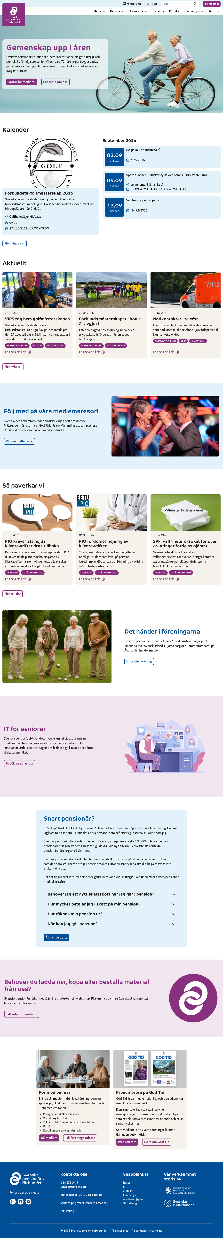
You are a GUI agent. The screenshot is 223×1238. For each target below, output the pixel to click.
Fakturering (67, 1211)
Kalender (158, 11)
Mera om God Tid (156, 1142)
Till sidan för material (21, 1014)
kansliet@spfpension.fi (74, 1186)
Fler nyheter (13, 367)
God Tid (214, 11)
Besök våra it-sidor (19, 763)
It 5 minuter (198, 341)
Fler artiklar (12, 594)
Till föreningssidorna (80, 1138)
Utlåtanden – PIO (33, 572)
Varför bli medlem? (21, 82)
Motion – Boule (116, 345)
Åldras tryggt (57, 938)
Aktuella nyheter (17, 345)
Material (128, 1191)
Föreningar (192, 11)
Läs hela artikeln (17, 352)
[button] (123, 11)
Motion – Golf (55, 345)
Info (183, 341)
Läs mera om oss (55, 82)
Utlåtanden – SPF (181, 572)
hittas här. (102, 1203)
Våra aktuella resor (19, 441)
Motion (37, 345)
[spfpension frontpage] (13, 14)
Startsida (99, 11)
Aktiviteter (136, 11)
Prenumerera (127, 1142)
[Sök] (195, 4)
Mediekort (133, 1199)
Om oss (115, 11)
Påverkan (174, 11)
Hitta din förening (139, 661)
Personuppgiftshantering (147, 1230)
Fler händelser (14, 243)
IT (124, 1187)
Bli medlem (212, 3)
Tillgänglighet (119, 1230)
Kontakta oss (73, 1174)
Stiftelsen (130, 1203)
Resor (126, 1182)
